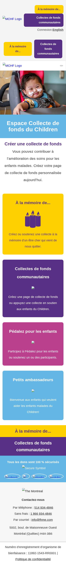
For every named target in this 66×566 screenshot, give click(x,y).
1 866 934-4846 (41, 513)
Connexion (44, 29)
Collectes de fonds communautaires (48, 20)
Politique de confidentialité (33, 559)
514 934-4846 (43, 507)
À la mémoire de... (49, 9)
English (57, 29)
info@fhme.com (42, 519)
